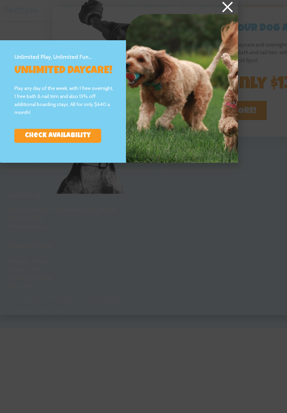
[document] (143, 206)
